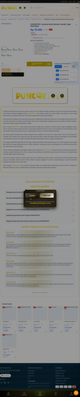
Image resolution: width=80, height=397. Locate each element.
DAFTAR (47, 195)
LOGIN (32, 195)
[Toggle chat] (76, 393)
